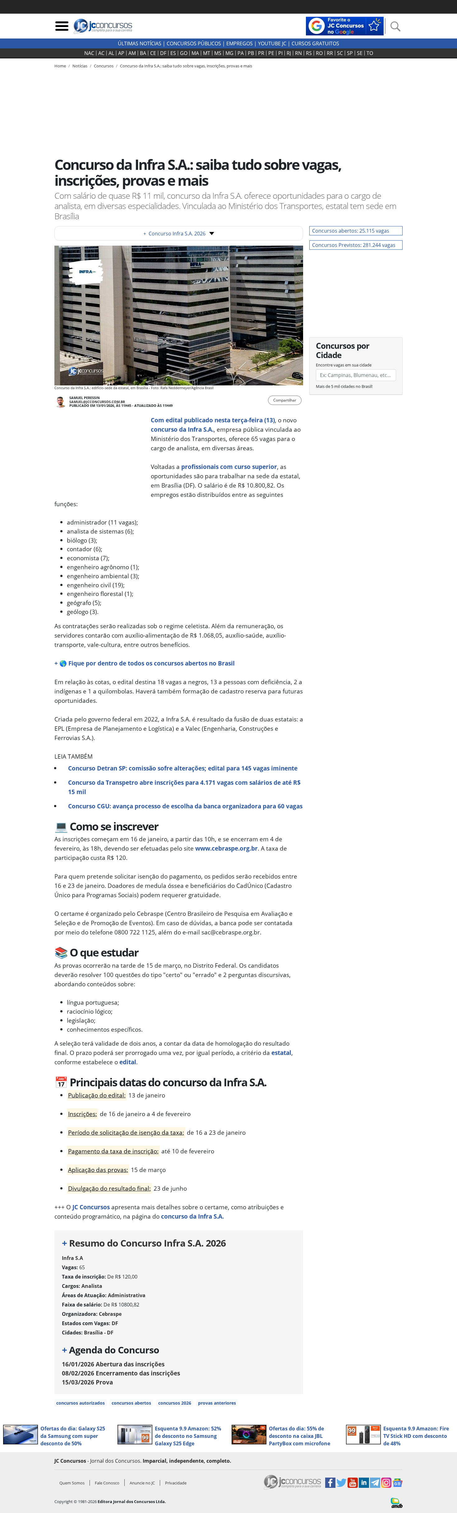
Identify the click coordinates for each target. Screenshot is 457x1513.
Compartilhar (284, 400)
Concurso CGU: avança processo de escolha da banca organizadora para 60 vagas (185, 806)
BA (143, 53)
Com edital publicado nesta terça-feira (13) (213, 420)
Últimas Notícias (139, 43)
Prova (87, 1382)
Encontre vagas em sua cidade (344, 365)
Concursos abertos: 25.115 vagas (350, 230)
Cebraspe (110, 1314)
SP (350, 53)
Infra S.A (72, 1258)
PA (241, 53)
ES (173, 53)
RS (309, 53)
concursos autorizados (80, 1403)
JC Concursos (91, 1207)
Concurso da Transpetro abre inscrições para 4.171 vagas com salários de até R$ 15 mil (184, 787)
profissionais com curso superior (229, 466)
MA (195, 53)
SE (359, 53)
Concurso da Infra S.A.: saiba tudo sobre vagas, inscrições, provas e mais (186, 66)
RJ (289, 53)
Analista (91, 1286)
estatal (281, 1052)
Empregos (239, 43)
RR (330, 53)
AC (101, 53)
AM (132, 53)
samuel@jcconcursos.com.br (97, 401)
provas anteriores (217, 1403)
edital (127, 1062)
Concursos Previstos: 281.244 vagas (353, 245)
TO (370, 53)
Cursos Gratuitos (315, 43)
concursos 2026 (174, 1403)
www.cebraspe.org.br (226, 848)
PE (271, 53)
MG (229, 53)
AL (111, 53)
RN (298, 53)
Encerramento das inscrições (121, 1373)
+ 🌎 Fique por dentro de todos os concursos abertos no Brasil (144, 663)
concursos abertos (131, 1403)
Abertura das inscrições (113, 1364)
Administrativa (126, 1295)
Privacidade (176, 1483)
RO (319, 53)
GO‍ (183, 53)
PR (261, 53)
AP (121, 53)
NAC (89, 53)
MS (217, 53)
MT (206, 53)
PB (251, 53)
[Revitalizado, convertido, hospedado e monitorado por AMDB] (397, 1502)
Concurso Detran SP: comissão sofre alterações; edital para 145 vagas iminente (183, 768)
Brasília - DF (98, 1332)
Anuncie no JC (142, 1483)
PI (280, 53)
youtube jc (272, 43)
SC (340, 53)
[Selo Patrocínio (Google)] (345, 25)
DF (163, 53)
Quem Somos (72, 1483)
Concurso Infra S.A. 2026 (174, 233)
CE (153, 53)
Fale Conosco (107, 1483)
